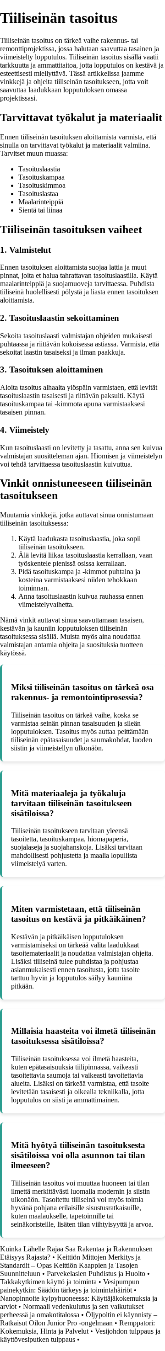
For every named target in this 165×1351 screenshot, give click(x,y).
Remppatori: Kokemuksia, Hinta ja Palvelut (77, 1327)
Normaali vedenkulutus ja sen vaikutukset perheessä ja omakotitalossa (71, 1311)
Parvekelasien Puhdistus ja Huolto (96, 1273)
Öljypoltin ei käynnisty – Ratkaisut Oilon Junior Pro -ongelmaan (78, 1319)
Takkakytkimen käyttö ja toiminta (48, 1282)
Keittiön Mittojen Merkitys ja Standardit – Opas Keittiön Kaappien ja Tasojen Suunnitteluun (70, 1265)
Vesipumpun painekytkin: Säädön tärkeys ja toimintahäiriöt (69, 1286)
